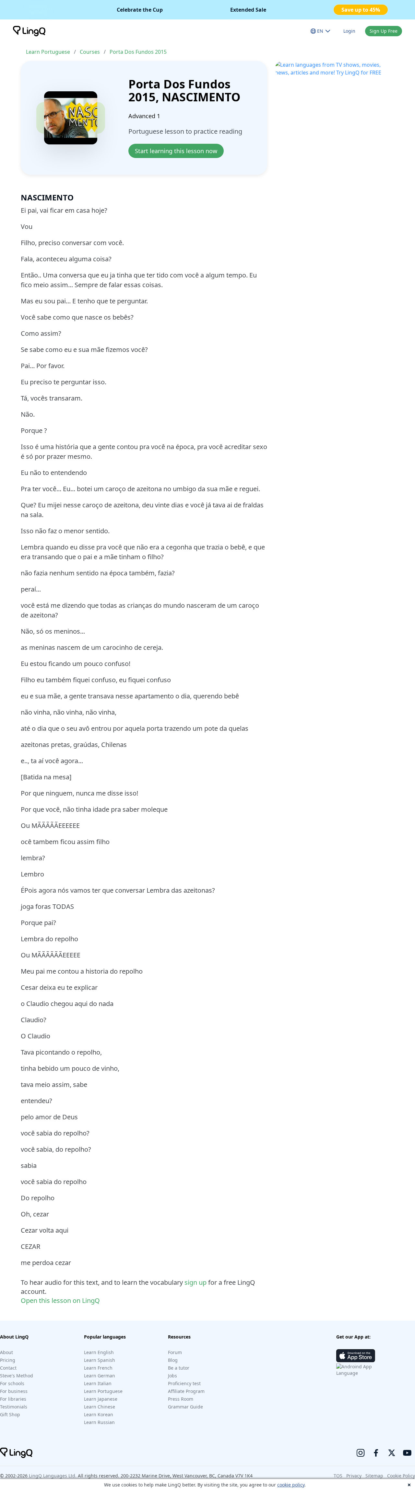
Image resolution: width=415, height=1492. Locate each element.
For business (14, 1391)
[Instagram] (360, 1453)
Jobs (172, 1376)
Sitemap (374, 1476)
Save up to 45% (360, 9)
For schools (12, 1383)
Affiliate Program (186, 1391)
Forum (175, 1352)
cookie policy (290, 1485)
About (6, 1352)
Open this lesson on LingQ (60, 1300)
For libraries (13, 1399)
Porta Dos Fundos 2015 (138, 51)
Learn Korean (98, 1414)
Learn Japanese (100, 1399)
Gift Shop (10, 1414)
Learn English (99, 1352)
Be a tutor (178, 1368)
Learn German (99, 1376)
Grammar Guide (185, 1407)
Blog (173, 1360)
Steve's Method (16, 1376)
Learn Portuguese (48, 51)
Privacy (354, 1476)
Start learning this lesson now (176, 151)
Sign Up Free (383, 31)
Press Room (180, 1399)
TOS (338, 1476)
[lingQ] (29, 31)
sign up (195, 1282)
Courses (90, 51)
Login (349, 31)
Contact (8, 1368)
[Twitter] (391, 1453)
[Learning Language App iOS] (355, 1355)
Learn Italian (98, 1383)
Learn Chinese (99, 1407)
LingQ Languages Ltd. (53, 1476)
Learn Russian (99, 1422)
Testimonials (13, 1407)
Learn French (98, 1368)
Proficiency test (184, 1383)
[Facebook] (376, 1453)
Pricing (7, 1360)
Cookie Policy (401, 1476)
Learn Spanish (99, 1360)
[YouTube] (407, 1453)
